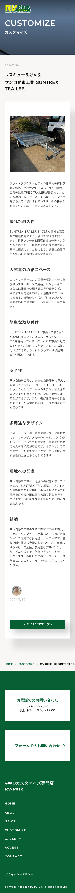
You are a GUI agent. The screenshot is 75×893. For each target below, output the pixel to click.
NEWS (10, 821)
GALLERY (13, 839)
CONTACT (13, 856)
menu (67, 8)
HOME (9, 664)
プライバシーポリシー (19, 874)
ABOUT (11, 813)
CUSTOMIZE (26, 664)
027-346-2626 (37, 706)
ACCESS (12, 847)
